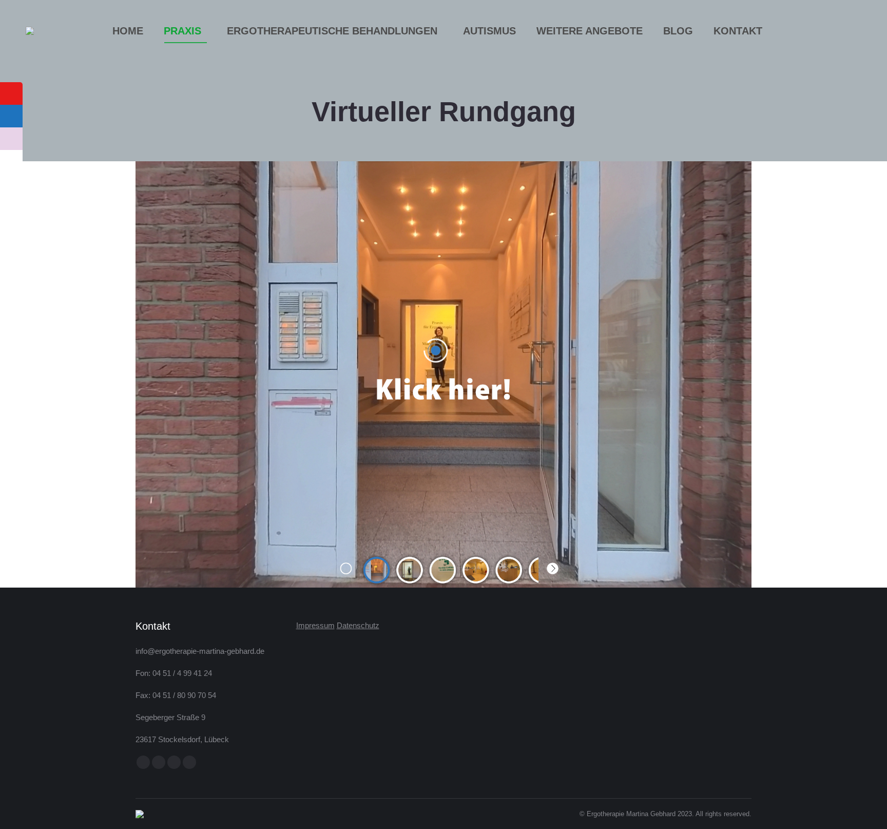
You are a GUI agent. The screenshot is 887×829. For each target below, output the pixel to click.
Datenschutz (358, 625)
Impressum (315, 625)
